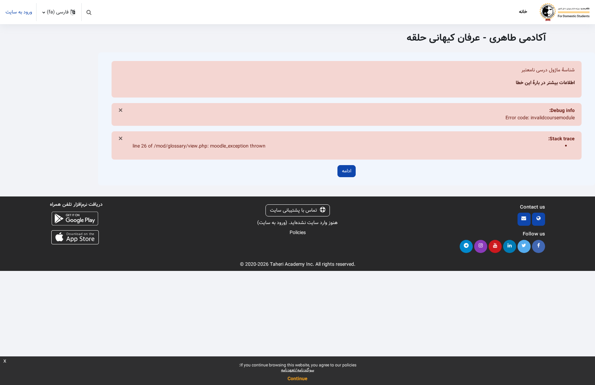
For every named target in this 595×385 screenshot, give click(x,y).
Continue (297, 379)
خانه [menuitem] (523, 12)
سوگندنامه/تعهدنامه (297, 370)
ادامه (346, 171)
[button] (89, 12)
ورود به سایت (19, 12)
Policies (298, 232)
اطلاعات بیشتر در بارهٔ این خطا (545, 83)
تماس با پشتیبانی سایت (293, 210)
